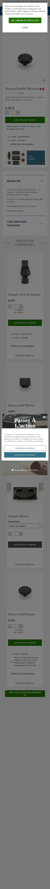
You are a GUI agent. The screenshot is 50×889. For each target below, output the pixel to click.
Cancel (25, 27)
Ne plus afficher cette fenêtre (26, 470)
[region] (25, 444)
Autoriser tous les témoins (25, 455)
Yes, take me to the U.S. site (25, 20)
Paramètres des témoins (25, 448)
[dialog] (25, 17)
